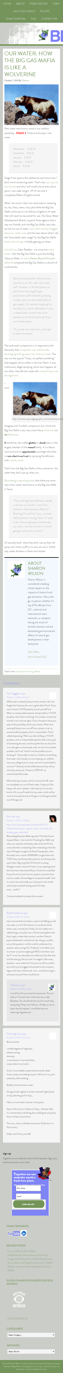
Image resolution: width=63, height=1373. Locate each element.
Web (36, 652)
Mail (30, 652)
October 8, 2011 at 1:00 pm (18, 916)
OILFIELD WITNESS (17, 1318)
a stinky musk (16, 460)
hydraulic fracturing (25, 671)
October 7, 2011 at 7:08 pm (18, 820)
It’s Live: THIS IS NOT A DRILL (21, 1251)
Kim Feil (11, 816)
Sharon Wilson (36, 571)
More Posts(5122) (37, 657)
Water (37, 671)
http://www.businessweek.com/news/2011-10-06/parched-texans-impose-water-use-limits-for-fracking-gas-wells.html (30, 828)
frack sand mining (13, 242)
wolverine (47, 430)
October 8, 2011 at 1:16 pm (21, 988)
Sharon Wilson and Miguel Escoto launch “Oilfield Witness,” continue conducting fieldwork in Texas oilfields (29, 1266)
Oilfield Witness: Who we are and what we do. (27, 1255)
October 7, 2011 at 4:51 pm (18, 697)
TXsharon (15, 985)
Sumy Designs (38, 1366)
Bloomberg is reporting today (19, 480)
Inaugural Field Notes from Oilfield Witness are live (30, 1259)
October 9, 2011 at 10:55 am (18, 1037)
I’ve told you (10, 249)
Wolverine (11, 435)
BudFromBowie (15, 913)
